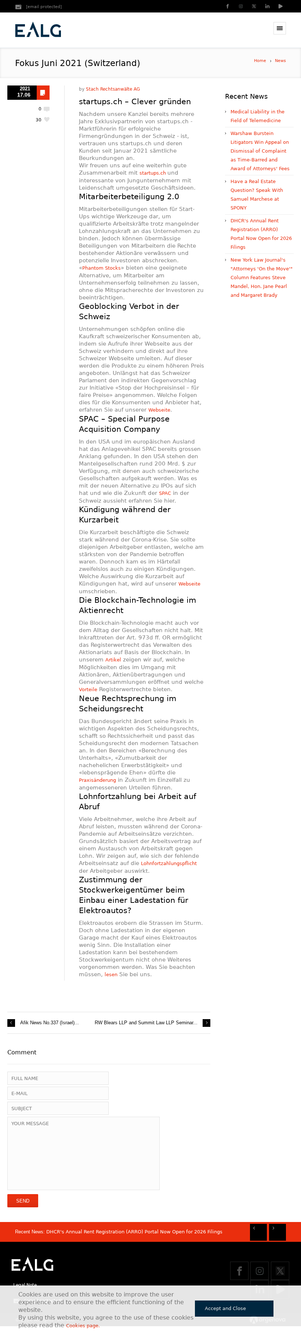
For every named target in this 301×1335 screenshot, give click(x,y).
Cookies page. (83, 1325)
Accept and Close (225, 1308)
